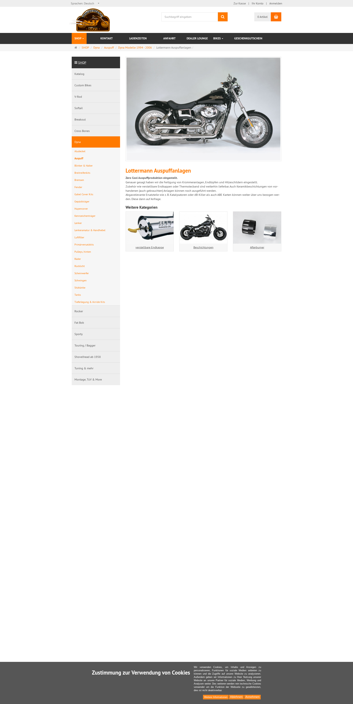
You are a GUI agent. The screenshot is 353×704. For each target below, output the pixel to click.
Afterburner (257, 247)
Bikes (217, 38)
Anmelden (275, 3)
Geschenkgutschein (248, 38)
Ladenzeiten (138, 38)
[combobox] (85, 3)
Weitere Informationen (215, 697)
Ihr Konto (257, 3)
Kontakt (106, 38)
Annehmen (252, 696)
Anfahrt (169, 38)
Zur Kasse (239, 3)
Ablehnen (236, 696)
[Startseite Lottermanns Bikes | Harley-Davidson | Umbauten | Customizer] (89, 19)
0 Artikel (262, 17)
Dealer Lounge (197, 38)
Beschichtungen (203, 247)
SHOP (78, 38)
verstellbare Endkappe (150, 247)
